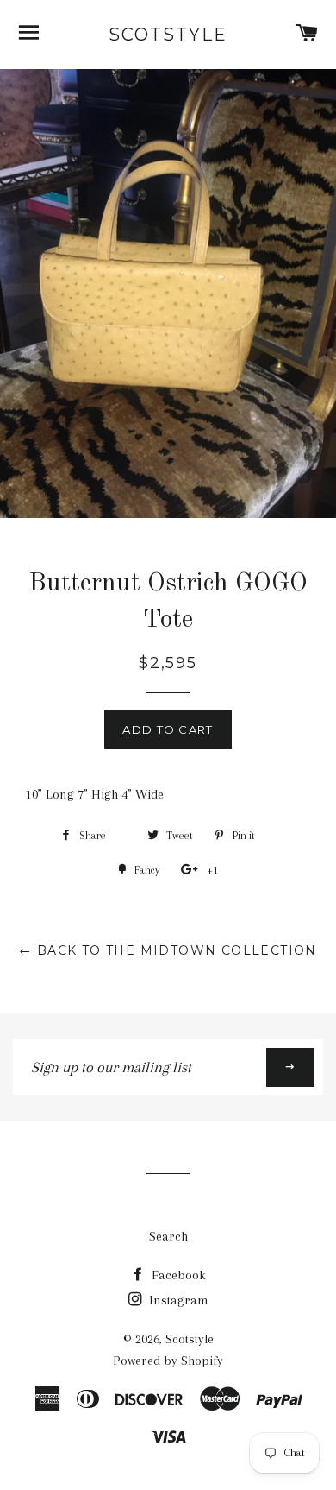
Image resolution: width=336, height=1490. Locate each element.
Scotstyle (168, 34)
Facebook (177, 1275)
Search (168, 1236)
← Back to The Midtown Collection (168, 950)
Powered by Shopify (168, 1360)
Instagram (177, 1300)
